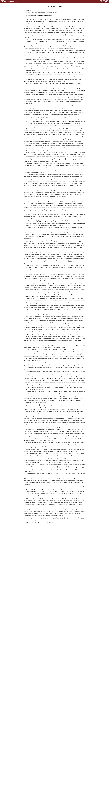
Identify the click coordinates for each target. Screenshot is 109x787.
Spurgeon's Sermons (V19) (11, 1)
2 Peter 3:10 (58, 23)
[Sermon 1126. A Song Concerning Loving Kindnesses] (106, 1)
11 (61, 23)
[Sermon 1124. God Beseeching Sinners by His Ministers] (101, 1)
